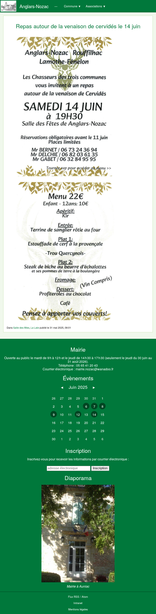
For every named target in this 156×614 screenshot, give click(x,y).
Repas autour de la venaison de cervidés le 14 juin (78, 26)
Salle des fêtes (21, 327)
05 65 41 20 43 (87, 365)
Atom (85, 597)
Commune (70, 6)
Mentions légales (78, 609)
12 (78, 414)
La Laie (35, 327)
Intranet (78, 603)
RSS (76, 597)
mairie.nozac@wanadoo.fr (94, 369)
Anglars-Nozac (34, 6)
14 (94, 414)
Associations (94, 6)
